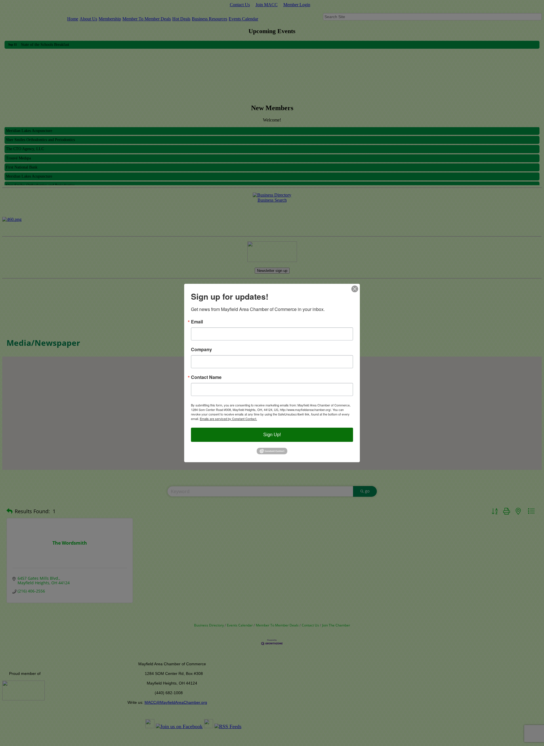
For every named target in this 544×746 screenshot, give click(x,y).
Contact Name (206, 377)
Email (197, 321)
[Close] (354, 288)
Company (201, 349)
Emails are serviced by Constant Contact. (228, 418)
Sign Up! (272, 434)
